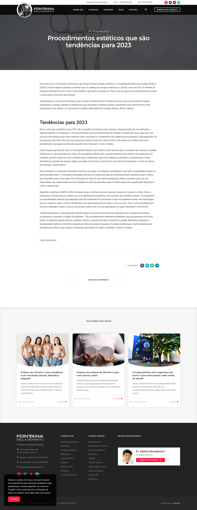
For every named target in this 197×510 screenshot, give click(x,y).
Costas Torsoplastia (96, 471)
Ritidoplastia (65, 446)
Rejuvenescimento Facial (70, 442)
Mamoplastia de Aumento (98, 446)
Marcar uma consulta (149, 460)
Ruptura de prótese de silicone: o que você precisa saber (98, 374)
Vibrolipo (92, 458)
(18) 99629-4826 (125, 2)
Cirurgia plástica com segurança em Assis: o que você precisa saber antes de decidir (153, 375)
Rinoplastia (65, 471)
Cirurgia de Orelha (67, 458)
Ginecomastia (94, 475)
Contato (133, 10)
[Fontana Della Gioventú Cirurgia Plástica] (36, 10)
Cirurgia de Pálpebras (68, 450)
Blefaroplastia (66, 454)
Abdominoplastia (95, 442)
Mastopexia (93, 454)
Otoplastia (64, 462)
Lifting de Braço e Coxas (97, 467)
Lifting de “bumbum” (96, 462)
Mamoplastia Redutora (97, 450)
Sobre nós (78, 10)
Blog (121, 10)
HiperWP (177, 503)
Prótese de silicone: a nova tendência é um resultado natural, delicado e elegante (42, 375)
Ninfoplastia (93, 479)
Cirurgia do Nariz (67, 467)
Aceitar (14, 499)
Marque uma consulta (167, 10)
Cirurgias (93, 10)
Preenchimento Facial (69, 475)
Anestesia (108, 10)
